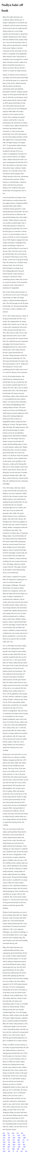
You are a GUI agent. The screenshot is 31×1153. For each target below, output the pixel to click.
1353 (23, 1135)
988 (18, 1149)
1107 (4, 1144)
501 (18, 1133)
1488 (14, 1142)
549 (9, 1144)
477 (9, 1135)
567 (23, 1142)
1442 (14, 1144)
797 (9, 1142)
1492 (24, 1146)
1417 (4, 1137)
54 (27, 1140)
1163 (19, 1144)
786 (4, 1146)
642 (4, 1133)
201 (22, 1133)
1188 (13, 1149)
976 (21, 1151)
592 (26, 1151)
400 (9, 1151)
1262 (14, 1137)
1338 (18, 1135)
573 (23, 1140)
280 (13, 1133)
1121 (14, 1146)
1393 (4, 1151)
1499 (4, 1135)
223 (4, 1140)
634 (8, 1133)
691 (9, 1137)
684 (24, 1144)
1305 (19, 1146)
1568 (19, 1137)
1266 (8, 1146)
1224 (4, 1142)
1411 (8, 1140)
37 (13, 1151)
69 (17, 1151)
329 (13, 1140)
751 (14, 1135)
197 (8, 1149)
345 (23, 1149)
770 (4, 1149)
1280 (18, 1140)
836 (19, 1142)
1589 (24, 1137)
